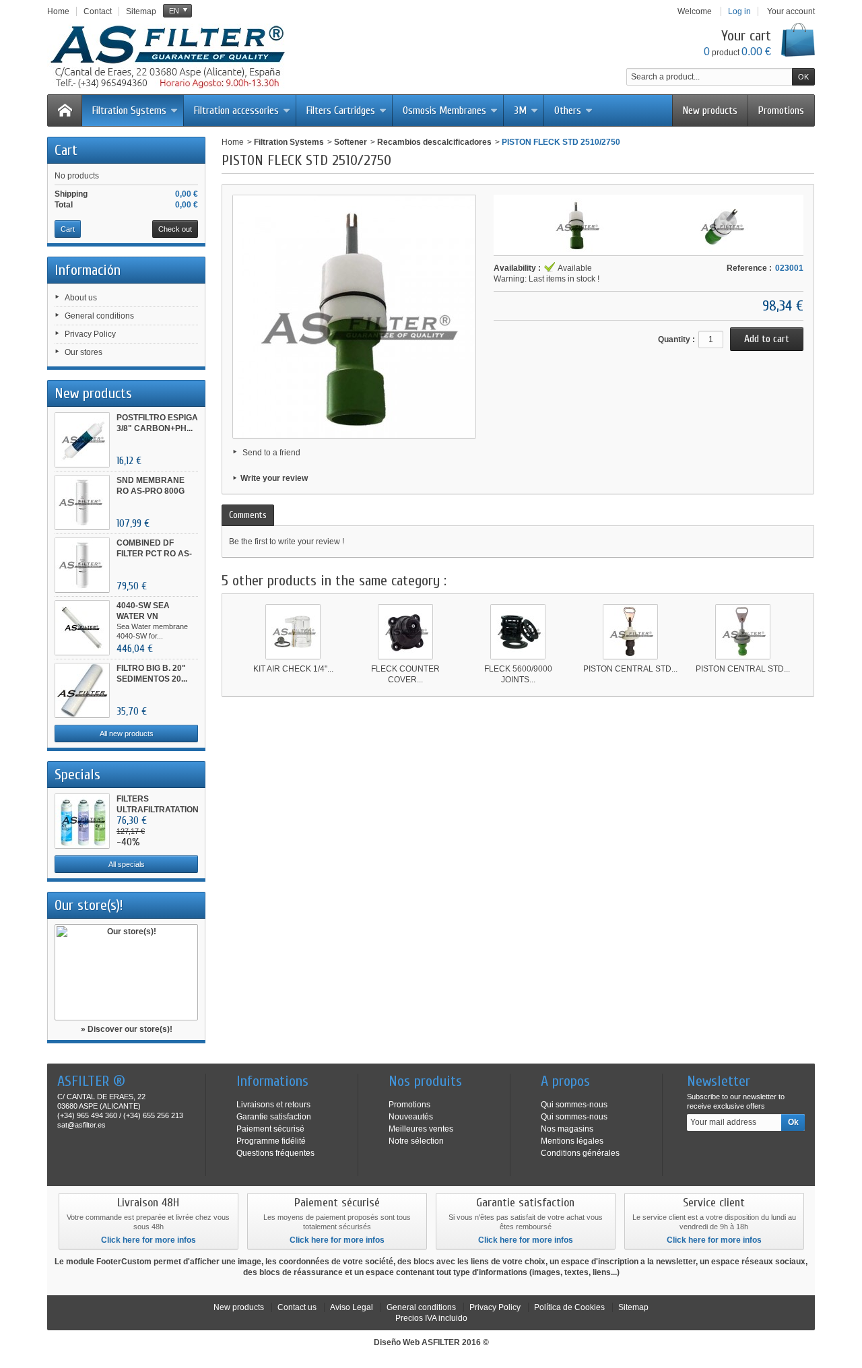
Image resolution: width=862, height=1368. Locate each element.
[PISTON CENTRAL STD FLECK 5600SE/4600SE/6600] (743, 632)
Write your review (274, 478)
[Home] (64, 110)
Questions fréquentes (275, 1153)
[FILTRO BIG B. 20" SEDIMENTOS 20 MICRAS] (82, 690)
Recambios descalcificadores (434, 142)
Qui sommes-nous (574, 1104)
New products (710, 110)
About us (81, 297)
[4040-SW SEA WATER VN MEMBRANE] (82, 627)
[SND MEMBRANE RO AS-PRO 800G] (82, 502)
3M (520, 110)
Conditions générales (580, 1153)
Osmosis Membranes (444, 110)
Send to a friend (271, 452)
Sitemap (633, 1307)
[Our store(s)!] (126, 972)
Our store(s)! (89, 905)
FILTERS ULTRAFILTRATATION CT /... (158, 809)
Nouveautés (411, 1116)
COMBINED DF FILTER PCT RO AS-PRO (154, 553)
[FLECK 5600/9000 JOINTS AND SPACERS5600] (518, 632)
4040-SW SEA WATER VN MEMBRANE (143, 616)
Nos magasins (567, 1129)
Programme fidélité (271, 1141)
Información (88, 270)
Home (233, 142)
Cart (66, 150)
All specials (126, 864)
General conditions (99, 316)
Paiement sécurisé (270, 1129)
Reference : (749, 268)
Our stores (83, 352)
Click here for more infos (148, 1240)
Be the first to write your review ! (286, 541)
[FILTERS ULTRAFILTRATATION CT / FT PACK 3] (82, 821)
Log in (739, 11)
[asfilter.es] (168, 57)
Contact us (297, 1307)
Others (567, 110)
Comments (248, 515)
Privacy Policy (90, 334)
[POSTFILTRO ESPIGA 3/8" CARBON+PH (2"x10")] (82, 439)
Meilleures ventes (421, 1129)
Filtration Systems (129, 110)
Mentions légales (572, 1141)
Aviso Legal (351, 1307)
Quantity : (676, 339)
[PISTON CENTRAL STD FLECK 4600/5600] (630, 632)
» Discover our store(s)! (126, 1029)
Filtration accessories (236, 110)
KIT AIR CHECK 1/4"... (293, 669)
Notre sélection (416, 1141)
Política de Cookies (569, 1307)
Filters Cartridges (340, 110)
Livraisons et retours (273, 1104)
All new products (127, 733)
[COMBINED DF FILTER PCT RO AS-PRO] (82, 565)
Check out (175, 229)
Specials (77, 774)
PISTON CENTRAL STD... (630, 669)
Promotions (781, 110)
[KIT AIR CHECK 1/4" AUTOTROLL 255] (293, 632)
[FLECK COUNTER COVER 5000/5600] (405, 632)
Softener (350, 142)
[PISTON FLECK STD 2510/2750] (576, 225)
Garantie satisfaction (273, 1116)
